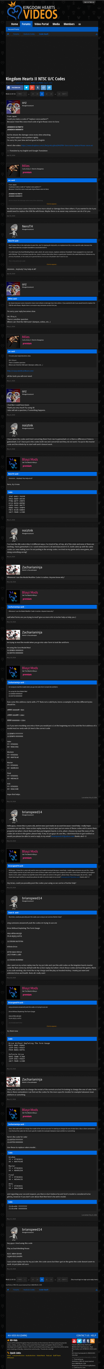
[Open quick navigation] (97, 34)
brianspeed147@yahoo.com (62, 836)
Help (93, 1335)
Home (14, 24)
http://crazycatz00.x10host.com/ (20, 371)
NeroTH (27, 226)
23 (51, 94)
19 (33, 94)
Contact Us (83, 1335)
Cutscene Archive (18, 1355)
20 (37, 94)
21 (42, 94)
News (9, 1355)
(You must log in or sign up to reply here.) (84, 1279)
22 (46, 94)
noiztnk (27, 425)
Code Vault (19, 83)
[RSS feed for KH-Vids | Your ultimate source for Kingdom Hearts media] (92, 1341)
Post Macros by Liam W (84, 1349)
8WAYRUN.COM (36, 1285)
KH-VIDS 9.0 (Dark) (17, 1335)
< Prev (19, 94)
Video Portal (42, 24)
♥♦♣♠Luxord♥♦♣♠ (37, 83)
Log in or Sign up (89, 2)
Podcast (49, 1355)
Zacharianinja (32, 567)
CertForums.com (79, 1367)
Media (56, 24)
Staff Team (57, 1355)
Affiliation (10, 1358)
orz (24, 102)
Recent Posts (13, 29)
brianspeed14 (32, 812)
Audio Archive (30, 1355)
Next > (64, 94)
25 (59, 94)
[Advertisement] (52, 57)
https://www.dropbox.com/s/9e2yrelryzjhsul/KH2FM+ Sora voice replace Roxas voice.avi (57, 145)
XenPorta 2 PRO (11, 1285)
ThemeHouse (78, 1359)
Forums (26, 24)
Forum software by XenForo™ (82, 1346)
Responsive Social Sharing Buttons (83, 1365)
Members (69, 24)
